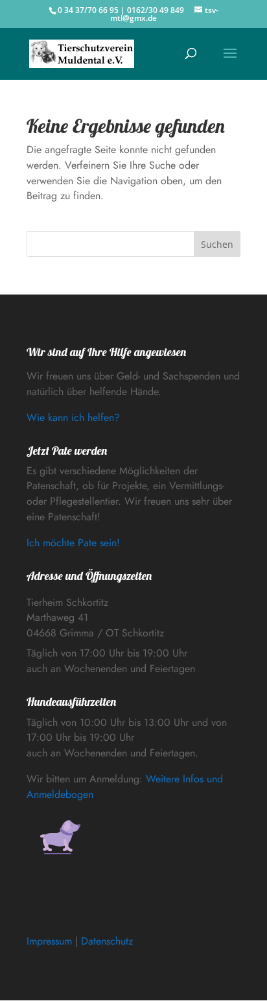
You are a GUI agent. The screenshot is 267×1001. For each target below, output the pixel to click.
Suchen (217, 244)
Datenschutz (107, 941)
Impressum (49, 941)
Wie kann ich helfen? (73, 417)
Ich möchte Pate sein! (73, 542)
